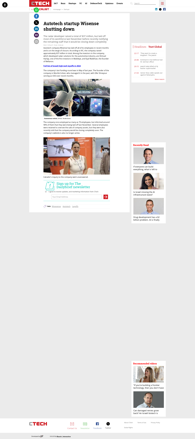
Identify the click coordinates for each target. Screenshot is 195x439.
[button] (148, 112)
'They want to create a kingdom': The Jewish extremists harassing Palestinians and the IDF (149, 56)
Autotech (66, 206)
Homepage (57, 9)
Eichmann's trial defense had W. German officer (151, 61)
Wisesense (56, 206)
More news (159, 79)
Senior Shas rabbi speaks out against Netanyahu (151, 74)
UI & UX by (60, 436)
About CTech (128, 423)
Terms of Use (141, 423)
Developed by (35, 436)
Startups (66, 9)
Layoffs (75, 206)
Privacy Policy (155, 423)
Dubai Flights (128, 428)
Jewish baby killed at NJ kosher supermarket (149, 67)
